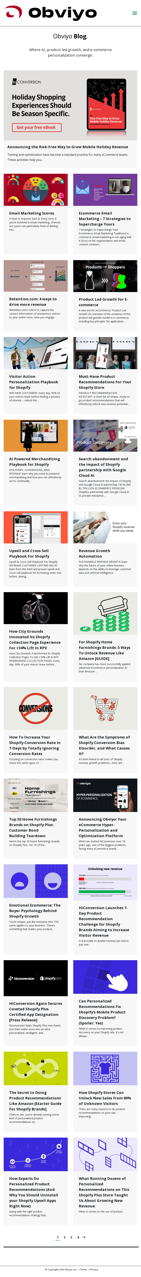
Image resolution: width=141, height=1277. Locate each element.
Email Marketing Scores (31, 213)
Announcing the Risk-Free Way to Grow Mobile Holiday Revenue (67, 146)
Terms (83, 1269)
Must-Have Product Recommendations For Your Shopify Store (105, 382)
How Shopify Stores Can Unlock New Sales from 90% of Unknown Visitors (105, 1098)
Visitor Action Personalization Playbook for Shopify (33, 382)
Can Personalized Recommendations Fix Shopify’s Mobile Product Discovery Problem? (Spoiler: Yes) (102, 1012)
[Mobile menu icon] (134, 13)
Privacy (94, 1269)
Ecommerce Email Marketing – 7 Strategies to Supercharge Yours (105, 219)
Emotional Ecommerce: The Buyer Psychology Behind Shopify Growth (35, 911)
